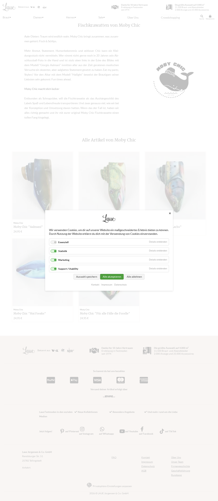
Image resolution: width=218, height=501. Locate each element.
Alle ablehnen (134, 276)
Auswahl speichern (86, 276)
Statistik (62, 251)
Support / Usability (68, 269)
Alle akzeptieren (112, 276)
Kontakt (95, 284)
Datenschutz (120, 284)
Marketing (63, 260)
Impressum (106, 284)
